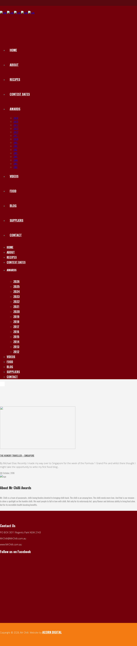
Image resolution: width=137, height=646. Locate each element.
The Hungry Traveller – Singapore (17, 455)
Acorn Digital (52, 632)
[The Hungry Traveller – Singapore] (37, 448)
